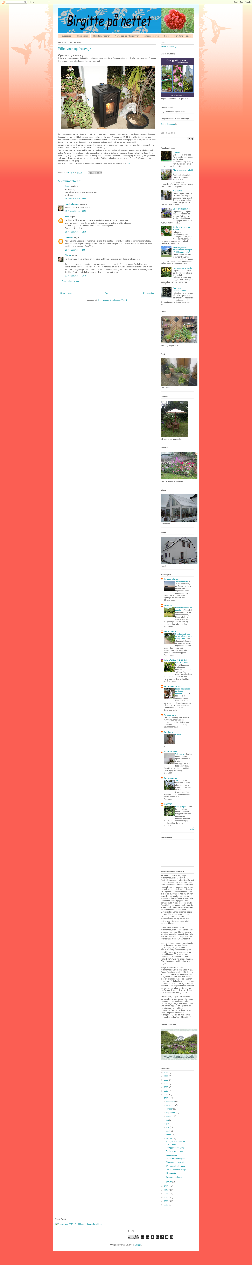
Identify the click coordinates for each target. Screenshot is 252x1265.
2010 (166, 1205)
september (171, 1113)
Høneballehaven (72, 204)
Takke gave (180, 754)
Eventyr (178, 734)
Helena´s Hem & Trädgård (175, 660)
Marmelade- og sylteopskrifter (127, 36)
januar (169, 1182)
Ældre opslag (148, 293)
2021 (166, 1083)
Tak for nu (179, 780)
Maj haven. (177, 191)
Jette (67, 217)
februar (169, 1138)
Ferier (166, 36)
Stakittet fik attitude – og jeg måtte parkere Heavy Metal (183, 636)
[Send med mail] (89, 172)
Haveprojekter (82, 36)
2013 (166, 1194)
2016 (166, 1098)
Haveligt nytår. (181, 807)
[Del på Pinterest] (100, 172)
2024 (166, 1072)
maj (168, 1127)
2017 (166, 1094)
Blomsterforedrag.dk (182, 36)
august (169, 1116)
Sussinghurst (170, 715)
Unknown (69, 237)
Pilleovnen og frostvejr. (175, 1162)
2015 (166, 1186)
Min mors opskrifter (151, 36)
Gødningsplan (171, 1155)
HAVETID (168, 804)
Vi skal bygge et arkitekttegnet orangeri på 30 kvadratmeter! (182, 249)
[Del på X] (95, 172)
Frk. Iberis (168, 732)
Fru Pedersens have (173, 686)
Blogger (138, 1245)
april (168, 1131)
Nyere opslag (65, 293)
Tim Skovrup (170, 632)
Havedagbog (66, 36)
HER (129, 163)
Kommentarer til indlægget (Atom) (112, 300)
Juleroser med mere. (174, 1177)
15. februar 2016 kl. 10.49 (75, 276)
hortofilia (168, 605)
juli (167, 1120)
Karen (67, 186)
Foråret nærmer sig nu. (175, 1159)
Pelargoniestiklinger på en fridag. (175, 1143)
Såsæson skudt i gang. (175, 1166)
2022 (166, 1080)
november (170, 1105)
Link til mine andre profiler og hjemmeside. (182, 691)
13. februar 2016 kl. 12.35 (75, 232)
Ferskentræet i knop (174, 1151)
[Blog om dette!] (92, 172)
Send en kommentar (70, 281)
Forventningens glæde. (182, 268)
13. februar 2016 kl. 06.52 (75, 211)
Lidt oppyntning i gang (175, 1147)
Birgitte (68, 255)
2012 (166, 1197)
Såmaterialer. (171, 1173)
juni (168, 1124)
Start (107, 293)
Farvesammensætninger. (176, 1170)
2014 (166, 1190)
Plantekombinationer (101, 36)
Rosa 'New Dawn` (182, 663)
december (170, 1101)
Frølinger (176, 152)
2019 (166, 1087)
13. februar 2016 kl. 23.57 (75, 250)
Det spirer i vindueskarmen (179, 289)
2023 (166, 1076)
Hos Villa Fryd (170, 752)
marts (169, 1135)
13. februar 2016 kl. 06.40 (75, 198)
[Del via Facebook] (98, 172)
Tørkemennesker (182, 581)
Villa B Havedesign (169, 46)
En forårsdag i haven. (182, 209)
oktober (169, 1109)
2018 (166, 1091)
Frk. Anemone (170, 778)
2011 (166, 1201)
